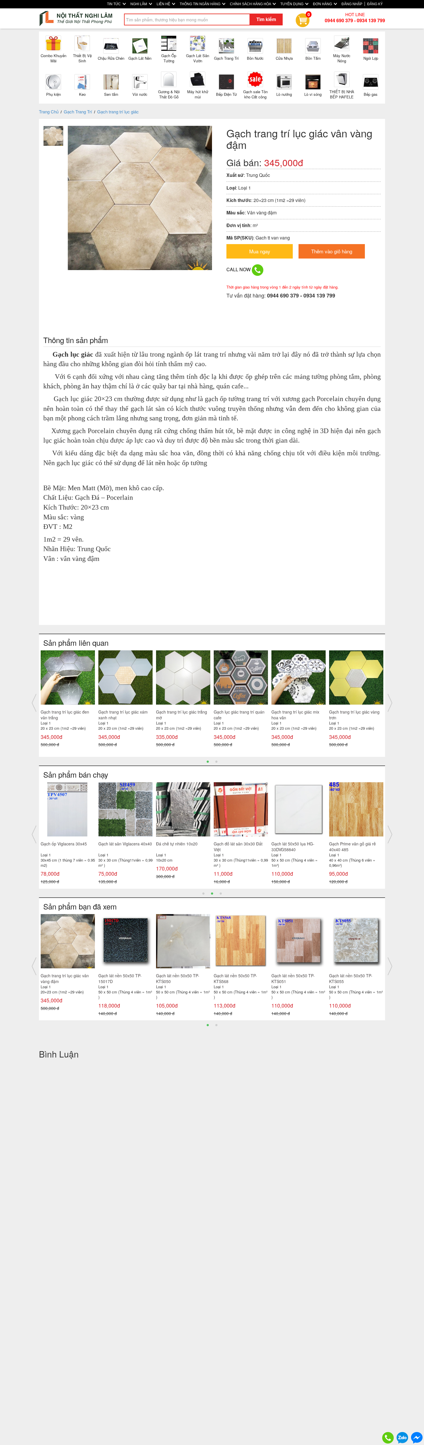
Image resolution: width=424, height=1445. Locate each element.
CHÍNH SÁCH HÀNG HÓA (251, 4)
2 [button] (216, 761)
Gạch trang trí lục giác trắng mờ (181, 714)
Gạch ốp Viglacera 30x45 (64, 844)
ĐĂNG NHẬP (352, 4)
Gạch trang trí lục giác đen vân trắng (65, 714)
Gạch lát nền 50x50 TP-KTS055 (350, 978)
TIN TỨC (114, 4)
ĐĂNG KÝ (375, 4)
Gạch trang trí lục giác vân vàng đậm (65, 978)
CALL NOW (239, 269)
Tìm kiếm (266, 19)
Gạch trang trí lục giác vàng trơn (354, 714)
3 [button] (221, 893)
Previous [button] (34, 703)
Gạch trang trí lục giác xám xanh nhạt (123, 714)
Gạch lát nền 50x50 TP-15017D (120, 978)
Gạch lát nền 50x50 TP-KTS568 (235, 978)
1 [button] (208, 761)
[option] (68, 700)
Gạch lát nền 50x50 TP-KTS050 (177, 978)
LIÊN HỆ (164, 4)
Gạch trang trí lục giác (118, 111)
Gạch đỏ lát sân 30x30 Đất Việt (238, 846)
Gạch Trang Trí (78, 111)
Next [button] (390, 703)
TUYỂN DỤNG (292, 4)
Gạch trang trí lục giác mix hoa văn (295, 714)
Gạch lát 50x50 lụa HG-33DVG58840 (292, 846)
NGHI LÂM (139, 4)
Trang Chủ (49, 111)
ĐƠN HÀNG (323, 4)
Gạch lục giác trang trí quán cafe (239, 714)
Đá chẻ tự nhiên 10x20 (177, 844)
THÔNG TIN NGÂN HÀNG (200, 4)
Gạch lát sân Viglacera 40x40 (125, 844)
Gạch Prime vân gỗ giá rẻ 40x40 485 (352, 846)
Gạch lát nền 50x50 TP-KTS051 (293, 978)
